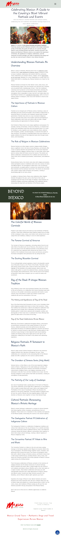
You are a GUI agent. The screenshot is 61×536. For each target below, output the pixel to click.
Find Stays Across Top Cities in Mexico (43, 503)
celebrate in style (42, 70)
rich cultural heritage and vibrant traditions (34, 45)
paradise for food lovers (32, 95)
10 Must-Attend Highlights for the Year (45, 196)
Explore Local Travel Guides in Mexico (43, 509)
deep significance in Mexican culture (29, 72)
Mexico (13, 45)
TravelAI (38, 525)
